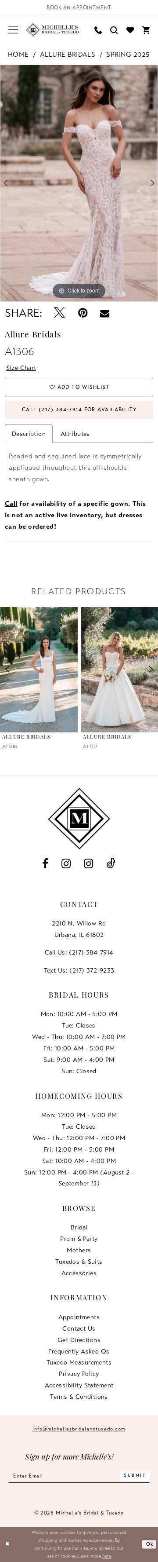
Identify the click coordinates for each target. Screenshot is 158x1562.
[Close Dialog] (7, 1544)
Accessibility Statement (79, 1385)
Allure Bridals (68, 54)
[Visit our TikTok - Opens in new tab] (111, 864)
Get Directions (79, 1340)
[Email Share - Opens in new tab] (104, 313)
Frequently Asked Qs (78, 1351)
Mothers (79, 1250)
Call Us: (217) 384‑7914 (79, 952)
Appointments (79, 1317)
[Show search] (114, 30)
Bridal (79, 1227)
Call (11, 503)
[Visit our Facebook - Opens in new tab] (45, 864)
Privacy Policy (79, 1374)
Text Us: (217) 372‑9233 (79, 970)
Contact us (78, 1328)
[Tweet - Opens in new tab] (59, 313)
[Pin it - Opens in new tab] (82, 313)
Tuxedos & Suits (78, 1262)
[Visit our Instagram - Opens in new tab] (66, 864)
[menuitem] (13, 29)
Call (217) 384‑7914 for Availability (79, 409)
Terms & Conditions (79, 1397)
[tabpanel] (79, 183)
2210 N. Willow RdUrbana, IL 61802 (79, 929)
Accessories (79, 1273)
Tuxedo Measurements (79, 1362)
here (106, 1556)
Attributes (75, 434)
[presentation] (39, 669)
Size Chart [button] (21, 368)
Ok (150, 1544)
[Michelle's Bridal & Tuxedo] (52, 29)
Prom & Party (78, 1239)
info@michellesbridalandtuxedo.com (79, 1429)
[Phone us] (98, 30)
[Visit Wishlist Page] (130, 30)
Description (29, 434)
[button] (13, 29)
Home (18, 54)
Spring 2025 (128, 54)
